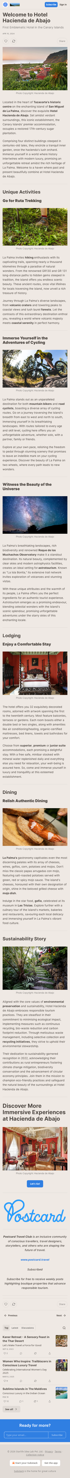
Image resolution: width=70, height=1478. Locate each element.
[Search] (64, 1328)
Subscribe (51, 4)
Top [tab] (6, 1327)
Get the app (51, 1462)
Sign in (63, 4)
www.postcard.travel (35, 1259)
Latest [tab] (15, 1327)
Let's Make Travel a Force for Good (22, 1345)
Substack (19, 1471)
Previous (12, 1315)
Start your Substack (26, 1462)
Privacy (49, 1451)
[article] (35, 1345)
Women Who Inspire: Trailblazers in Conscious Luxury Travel (27, 1363)
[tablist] (19, 1328)
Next (59, 1315)
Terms (58, 1451)
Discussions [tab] (27, 1327)
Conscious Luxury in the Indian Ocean (24, 1393)
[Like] (6, 41)
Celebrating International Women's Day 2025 (25, 1371)
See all (9, 1409)
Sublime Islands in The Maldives (25, 1389)
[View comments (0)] (21, 1353)
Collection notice (35, 1454)
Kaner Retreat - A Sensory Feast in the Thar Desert (26, 1339)
